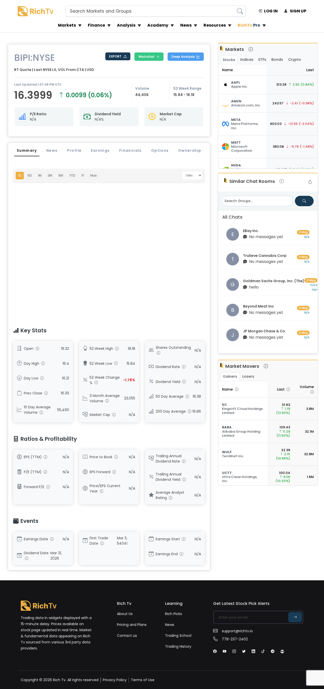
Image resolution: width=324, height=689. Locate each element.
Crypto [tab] (294, 59)
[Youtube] (224, 651)
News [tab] (52, 150)
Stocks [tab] (229, 59)
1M (40, 175)
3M (50, 175)
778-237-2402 (235, 639)
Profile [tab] (74, 150)
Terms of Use (142, 679)
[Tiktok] (263, 651)
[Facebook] (215, 651)
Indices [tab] (246, 59)
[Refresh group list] (310, 182)
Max (93, 175)
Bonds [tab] (277, 59)
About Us (125, 613)
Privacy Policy (115, 679)
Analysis (126, 25)
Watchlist (146, 56)
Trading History (178, 646)
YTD (72, 175)
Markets (67, 25)
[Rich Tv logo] (35, 10)
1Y (82, 175)
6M (60, 175)
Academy (157, 25)
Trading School (178, 635)
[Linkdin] (253, 651)
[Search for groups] (304, 201)
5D (30, 175)
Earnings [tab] (100, 150)
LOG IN (271, 11)
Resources (215, 25)
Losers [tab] (248, 376)
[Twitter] (244, 651)
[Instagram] (234, 651)
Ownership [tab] (189, 150)
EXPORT (115, 56)
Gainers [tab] (230, 376)
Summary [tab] (27, 150)
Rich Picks (173, 613)
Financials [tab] (130, 150)
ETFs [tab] (262, 59)
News (186, 25)
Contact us (127, 635)
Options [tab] (160, 150)
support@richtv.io (237, 631)
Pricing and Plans (132, 624)
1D (19, 175)
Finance (96, 25)
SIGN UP (298, 11)
